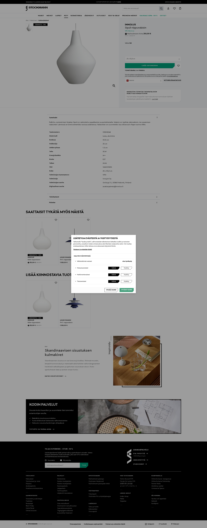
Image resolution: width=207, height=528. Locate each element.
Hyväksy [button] (126, 268)
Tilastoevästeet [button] (80, 281)
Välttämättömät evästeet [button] (83, 261)
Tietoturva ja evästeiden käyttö (82, 249)
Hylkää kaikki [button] (111, 290)
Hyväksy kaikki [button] (126, 290)
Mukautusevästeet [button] (81, 268)
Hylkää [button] (114, 268)
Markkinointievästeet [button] (82, 275)
